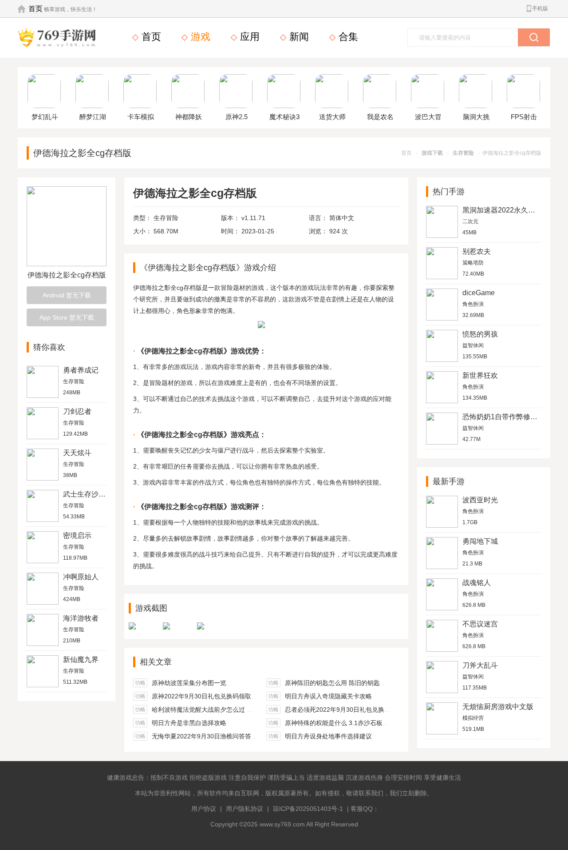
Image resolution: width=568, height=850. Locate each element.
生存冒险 (463, 153)
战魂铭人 (476, 582)
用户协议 (203, 808)
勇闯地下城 (480, 541)
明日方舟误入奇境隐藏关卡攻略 (328, 696)
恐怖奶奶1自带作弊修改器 (503, 417)
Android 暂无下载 (67, 295)
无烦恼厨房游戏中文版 (497, 706)
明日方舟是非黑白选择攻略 (189, 722)
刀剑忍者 (77, 411)
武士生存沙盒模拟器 (95, 494)
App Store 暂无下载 (66, 317)
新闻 (298, 36)
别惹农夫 (476, 251)
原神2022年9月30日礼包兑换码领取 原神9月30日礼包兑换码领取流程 (248, 696)
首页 (35, 8)
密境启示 (77, 535)
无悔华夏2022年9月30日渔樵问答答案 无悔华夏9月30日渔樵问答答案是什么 (257, 736)
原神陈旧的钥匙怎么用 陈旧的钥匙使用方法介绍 (351, 682)
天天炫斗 (77, 453)
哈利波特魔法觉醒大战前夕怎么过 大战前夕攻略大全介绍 (230, 709)
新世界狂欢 (480, 375)
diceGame (478, 293)
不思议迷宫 (480, 624)
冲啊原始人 (81, 577)
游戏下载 (432, 153)
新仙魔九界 (81, 659)
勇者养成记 (81, 370)
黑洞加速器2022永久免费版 (505, 210)
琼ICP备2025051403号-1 (308, 808)
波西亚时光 (480, 500)
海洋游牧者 (81, 618)
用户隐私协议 (244, 808)
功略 (140, 683)
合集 (347, 36)
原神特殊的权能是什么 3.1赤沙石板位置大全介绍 (352, 722)
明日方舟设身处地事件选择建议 (328, 736)
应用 (248, 36)
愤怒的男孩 (480, 334)
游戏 (199, 36)
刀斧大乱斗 (480, 665)
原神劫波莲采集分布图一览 (189, 682)
